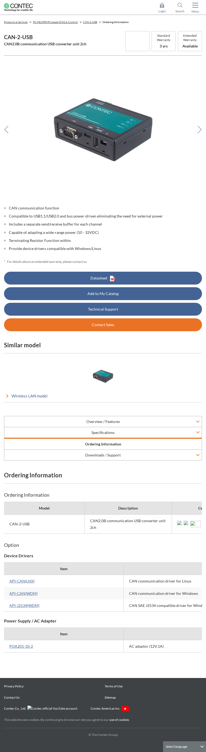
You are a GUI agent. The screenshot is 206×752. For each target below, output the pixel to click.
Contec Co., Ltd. (15, 708)
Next (198, 130)
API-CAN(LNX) (22, 581)
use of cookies (119, 720)
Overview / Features (103, 421)
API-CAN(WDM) (23, 593)
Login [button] (165, 8)
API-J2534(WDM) (24, 605)
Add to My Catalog (103, 293)
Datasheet (98, 278)
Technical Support (103, 309)
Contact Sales (103, 324)
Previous (8, 130)
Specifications (103, 432)
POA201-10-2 (21, 646)
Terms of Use (114, 686)
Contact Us (12, 697)
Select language (176, 746)
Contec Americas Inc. (106, 708)
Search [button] (182, 8)
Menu (195, 11)
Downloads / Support (103, 455)
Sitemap (110, 697)
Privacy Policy (14, 686)
